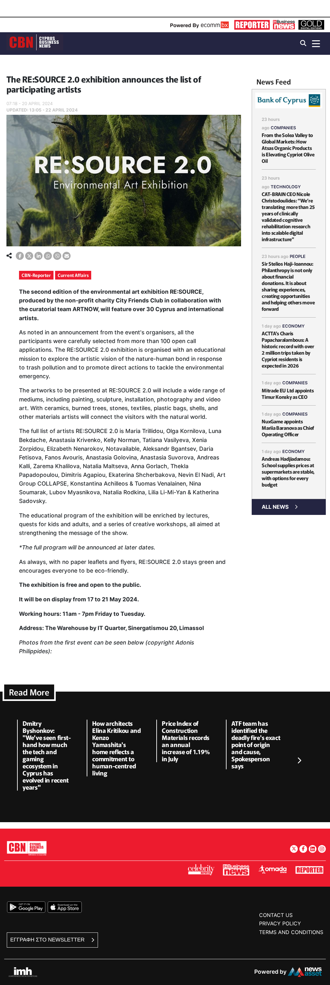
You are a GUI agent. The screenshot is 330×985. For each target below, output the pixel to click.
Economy (293, 326)
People (298, 256)
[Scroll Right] (299, 760)
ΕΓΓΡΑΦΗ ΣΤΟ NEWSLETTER (48, 940)
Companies (283, 127)
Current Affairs (73, 275)
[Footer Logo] (26, 848)
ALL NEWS (275, 507)
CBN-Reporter (36, 275)
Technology (286, 186)
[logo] (35, 43)
